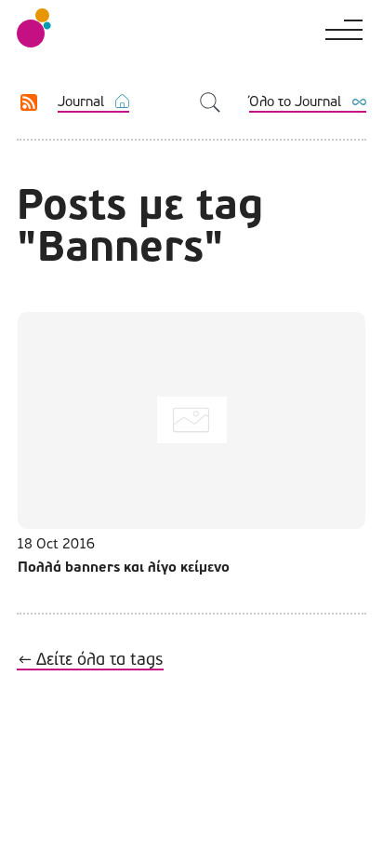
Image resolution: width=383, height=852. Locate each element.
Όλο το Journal (295, 101)
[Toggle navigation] (343, 27)
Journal (81, 101)
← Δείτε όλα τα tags (90, 659)
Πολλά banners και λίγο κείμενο (124, 567)
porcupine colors (34, 27)
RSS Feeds (29, 102)
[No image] (192, 420)
